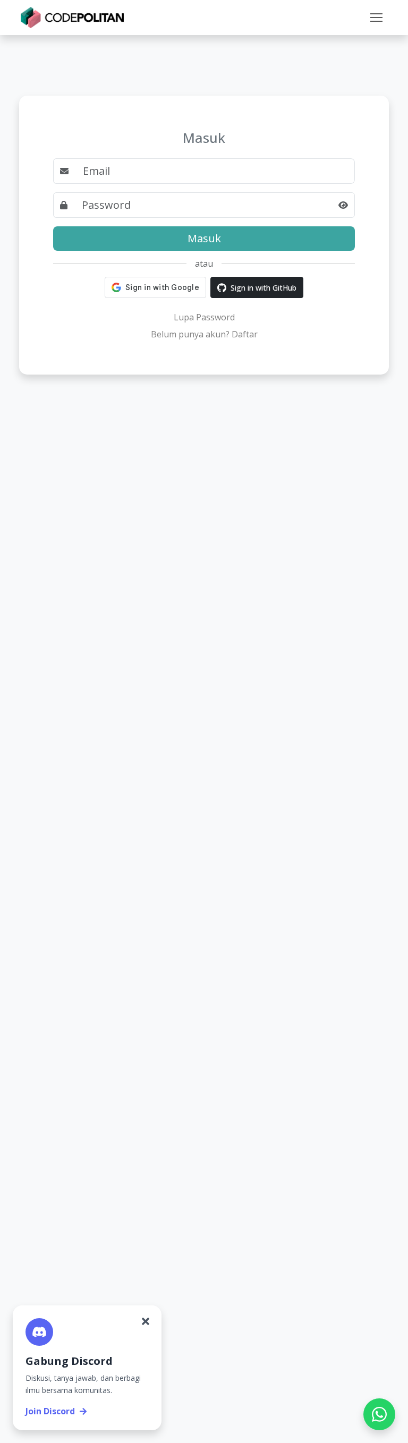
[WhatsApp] (379, 1414)
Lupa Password (204, 317)
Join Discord (50, 1411)
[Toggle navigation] (376, 17)
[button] (376, 17)
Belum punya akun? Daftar (204, 334)
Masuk (204, 238)
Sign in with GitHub (263, 288)
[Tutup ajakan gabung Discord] (145, 1321)
